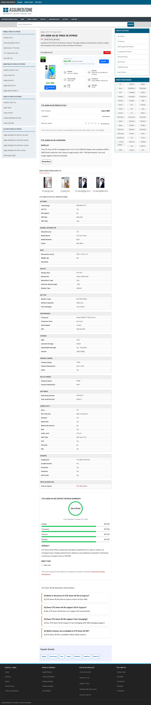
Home (43, 32)
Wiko (120, 150)
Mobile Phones (32, 19)
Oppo (69, 656)
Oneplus (143, 121)
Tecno (143, 138)
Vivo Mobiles (46, 691)
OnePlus (77, 656)
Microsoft (132, 117)
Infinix (120, 109)
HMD (143, 101)
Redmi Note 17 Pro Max (11, 48)
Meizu (143, 113)
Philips (143, 125)
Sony (143, 134)
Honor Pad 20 (8, 113)
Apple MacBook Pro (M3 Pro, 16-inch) (16, 135)
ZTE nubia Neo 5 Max (11, 53)
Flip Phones (121, 62)
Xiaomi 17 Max (84, 683)
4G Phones (121, 36)
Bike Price (38, 2)
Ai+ (121, 84)
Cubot (143, 92)
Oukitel (132, 125)
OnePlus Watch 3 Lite (11, 70)
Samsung (53, 656)
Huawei (143, 105)
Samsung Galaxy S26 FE (12, 43)
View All (96, 656)
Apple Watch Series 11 (11, 91)
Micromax (120, 117)
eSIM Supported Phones (125, 47)
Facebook (120, 677)
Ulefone (131, 142)
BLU (120, 92)
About (7, 681)
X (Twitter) (120, 681)
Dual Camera (122, 72)
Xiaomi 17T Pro (85, 678)
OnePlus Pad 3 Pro (10, 102)
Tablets (43, 19)
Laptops (65, 19)
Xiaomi (132, 150)
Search (130, 24)
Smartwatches (54, 19)
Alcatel (132, 84)
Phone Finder (28, 2)
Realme (86, 656)
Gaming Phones (123, 57)
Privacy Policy (9, 686)
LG (131, 113)
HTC (131, 105)
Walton (143, 146)
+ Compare (107, 52)
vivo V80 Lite (8, 58)
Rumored (143, 129)
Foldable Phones (123, 67)
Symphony (120, 138)
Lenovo (120, 113)
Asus (120, 88)
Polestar (120, 129)
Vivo (61, 656)
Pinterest (120, 686)
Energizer (132, 97)
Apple (44, 656)
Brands (19, 2)
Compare (74, 19)
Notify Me (51, 87)
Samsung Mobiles (48, 677)
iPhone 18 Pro (8, 38)
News (22, 19)
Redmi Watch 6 (9, 80)
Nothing (131, 121)
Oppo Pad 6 (7, 108)
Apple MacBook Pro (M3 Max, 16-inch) (16, 140)
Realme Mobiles (47, 681)
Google (132, 101)
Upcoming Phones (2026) (9, 19)
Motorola (143, 117)
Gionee (120, 101)
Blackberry (131, 88)
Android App (121, 672)
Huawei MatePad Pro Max (12, 118)
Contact (8, 677)
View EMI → (104, 61)
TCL (132, 138)
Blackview (143, 88)
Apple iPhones (47, 672)
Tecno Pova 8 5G (85, 672)
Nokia (120, 121)
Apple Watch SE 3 (10, 85)
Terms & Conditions (12, 691)
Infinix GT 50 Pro (85, 695)
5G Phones (121, 41)
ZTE (47, 32)
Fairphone (143, 97)
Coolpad (131, 92)
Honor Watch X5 (9, 75)
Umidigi (143, 142)
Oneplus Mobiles (47, 686)
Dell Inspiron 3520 (10, 155)
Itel (132, 109)
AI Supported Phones (125, 52)
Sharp (132, 134)
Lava (143, 109)
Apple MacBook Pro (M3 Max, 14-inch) (16, 145)
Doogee (120, 97)
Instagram (120, 691)
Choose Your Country (8, 2)
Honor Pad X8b (9, 123)
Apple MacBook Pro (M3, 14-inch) (14, 150)
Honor (120, 105)
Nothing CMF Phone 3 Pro (88, 689)
